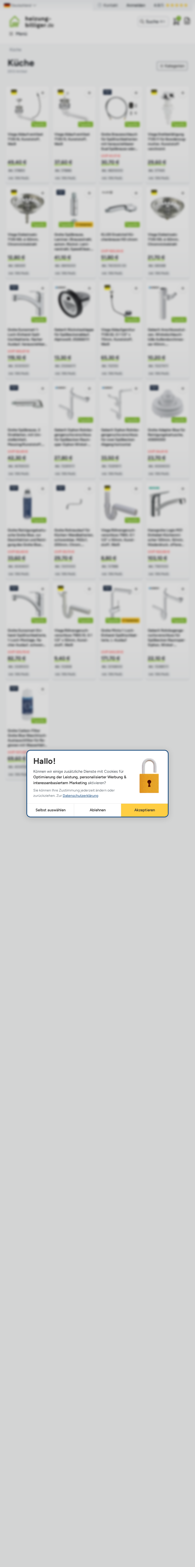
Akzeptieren (144, 810)
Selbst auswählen (51, 810)
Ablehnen (98, 810)
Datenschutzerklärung (80, 796)
